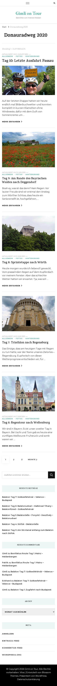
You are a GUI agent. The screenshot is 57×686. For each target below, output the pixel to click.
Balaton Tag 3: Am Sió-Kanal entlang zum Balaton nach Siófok (27, 532)
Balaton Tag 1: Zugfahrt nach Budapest (31, 589)
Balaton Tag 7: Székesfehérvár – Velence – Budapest (23, 498)
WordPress (40, 676)
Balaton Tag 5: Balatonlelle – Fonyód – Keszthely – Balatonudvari (27, 517)
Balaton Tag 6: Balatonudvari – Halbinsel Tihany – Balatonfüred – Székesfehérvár (27, 507)
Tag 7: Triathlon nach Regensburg (25, 343)
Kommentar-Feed (12, 648)
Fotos (19, 56)
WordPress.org (11, 655)
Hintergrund (32, 56)
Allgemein (7, 56)
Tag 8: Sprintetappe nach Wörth (24, 262)
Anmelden (8, 634)
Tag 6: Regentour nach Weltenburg (26, 423)
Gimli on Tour (29, 13)
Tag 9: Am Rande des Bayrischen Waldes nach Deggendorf (24, 181)
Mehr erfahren (11, 122)
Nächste (31, 460)
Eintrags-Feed (10, 641)
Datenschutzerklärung (28, 679)
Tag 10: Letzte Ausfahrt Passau (28, 61)
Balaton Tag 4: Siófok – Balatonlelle (20, 524)
